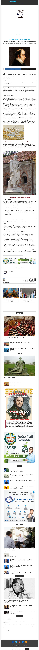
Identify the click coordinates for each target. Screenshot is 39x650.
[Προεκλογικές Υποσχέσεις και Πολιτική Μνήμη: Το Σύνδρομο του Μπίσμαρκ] (6, 350)
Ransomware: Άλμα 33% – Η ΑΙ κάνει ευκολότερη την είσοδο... (28, 300)
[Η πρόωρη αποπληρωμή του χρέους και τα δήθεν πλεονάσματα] (6, 482)
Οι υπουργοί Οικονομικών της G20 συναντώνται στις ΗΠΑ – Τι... (11, 300)
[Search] (35, 6)
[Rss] (22, 3)
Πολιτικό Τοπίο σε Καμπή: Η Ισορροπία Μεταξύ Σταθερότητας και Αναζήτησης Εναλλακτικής (22, 487)
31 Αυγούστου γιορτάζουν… (15, 382)
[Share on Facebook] (18, 267)
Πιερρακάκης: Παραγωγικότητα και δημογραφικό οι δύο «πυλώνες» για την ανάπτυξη (21, 566)
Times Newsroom (17, 45)
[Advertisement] (19, 26)
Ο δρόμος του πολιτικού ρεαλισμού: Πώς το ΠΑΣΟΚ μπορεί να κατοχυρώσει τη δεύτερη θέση (22, 469)
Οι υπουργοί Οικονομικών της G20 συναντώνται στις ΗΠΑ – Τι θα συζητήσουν (16, 624)
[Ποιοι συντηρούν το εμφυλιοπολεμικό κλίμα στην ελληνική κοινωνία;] (6, 344)
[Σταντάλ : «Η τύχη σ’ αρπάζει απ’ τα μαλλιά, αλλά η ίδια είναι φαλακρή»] (6, 607)
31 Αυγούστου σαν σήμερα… (10, 377)
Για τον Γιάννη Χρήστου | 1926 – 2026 (17, 553)
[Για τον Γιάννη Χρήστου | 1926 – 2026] (6, 555)
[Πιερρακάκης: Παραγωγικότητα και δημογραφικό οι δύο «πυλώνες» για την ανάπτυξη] (6, 567)
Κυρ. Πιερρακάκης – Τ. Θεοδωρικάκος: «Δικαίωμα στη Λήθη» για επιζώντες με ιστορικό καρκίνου (18, 629)
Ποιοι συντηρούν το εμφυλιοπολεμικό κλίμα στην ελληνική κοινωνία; (21, 343)
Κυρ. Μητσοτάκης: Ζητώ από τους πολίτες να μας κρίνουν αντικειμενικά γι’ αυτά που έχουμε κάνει (19, 549)
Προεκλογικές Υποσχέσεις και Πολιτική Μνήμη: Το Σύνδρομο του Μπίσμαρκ (22, 349)
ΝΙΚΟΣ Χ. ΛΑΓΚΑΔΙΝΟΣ (14, 471)
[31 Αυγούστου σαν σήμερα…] (19, 366)
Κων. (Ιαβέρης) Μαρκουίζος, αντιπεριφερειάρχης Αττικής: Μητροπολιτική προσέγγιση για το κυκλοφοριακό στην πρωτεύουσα (21, 560)
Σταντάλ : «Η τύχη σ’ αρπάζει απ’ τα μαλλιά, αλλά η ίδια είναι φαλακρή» (22, 606)
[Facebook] (16, 3)
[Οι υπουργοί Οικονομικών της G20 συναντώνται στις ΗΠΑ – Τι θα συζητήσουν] (11, 293)
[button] (4, 296)
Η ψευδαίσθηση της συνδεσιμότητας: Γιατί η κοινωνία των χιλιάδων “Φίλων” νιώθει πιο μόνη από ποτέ (21, 475)
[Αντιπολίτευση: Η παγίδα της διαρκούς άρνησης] (19, 326)
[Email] (23, 642)
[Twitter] (16, 642)
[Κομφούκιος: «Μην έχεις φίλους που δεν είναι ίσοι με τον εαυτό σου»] (6, 612)
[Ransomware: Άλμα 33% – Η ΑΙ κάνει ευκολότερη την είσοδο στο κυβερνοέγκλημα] (28, 293)
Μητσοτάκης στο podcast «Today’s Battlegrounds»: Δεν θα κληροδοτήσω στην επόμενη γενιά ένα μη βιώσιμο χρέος (21, 572)
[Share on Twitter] (19, 267)
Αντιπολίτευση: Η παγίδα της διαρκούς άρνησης (14, 337)
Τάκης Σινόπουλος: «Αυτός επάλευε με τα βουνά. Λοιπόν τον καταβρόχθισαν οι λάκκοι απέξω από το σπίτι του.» (17, 601)
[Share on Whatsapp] (22, 267)
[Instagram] (19, 3)
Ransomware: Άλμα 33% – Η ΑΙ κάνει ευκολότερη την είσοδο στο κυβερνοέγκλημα (21, 1)
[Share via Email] (23, 267)
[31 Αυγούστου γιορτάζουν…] (6, 384)
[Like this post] (17, 267)
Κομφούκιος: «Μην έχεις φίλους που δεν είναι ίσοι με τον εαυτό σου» (22, 612)
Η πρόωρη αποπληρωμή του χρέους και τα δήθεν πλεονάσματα (22, 480)
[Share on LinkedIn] (21, 267)
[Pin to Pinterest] (20, 267)
